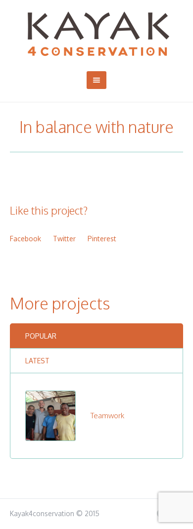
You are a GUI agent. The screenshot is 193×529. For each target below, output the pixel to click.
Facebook (25, 238)
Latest (37, 360)
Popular (40, 336)
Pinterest (102, 238)
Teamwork (107, 415)
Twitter (64, 238)
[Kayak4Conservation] (96, 34)
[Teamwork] (50, 415)
